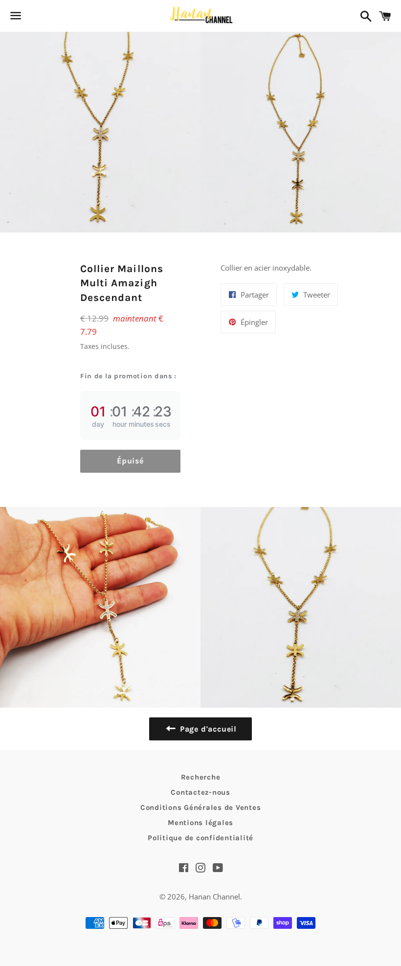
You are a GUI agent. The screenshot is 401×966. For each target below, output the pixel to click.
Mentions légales (200, 822)
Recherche (201, 777)
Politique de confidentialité (200, 837)
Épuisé (130, 460)
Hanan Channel (214, 896)
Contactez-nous (200, 792)
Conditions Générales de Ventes (200, 807)
